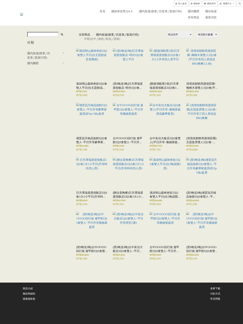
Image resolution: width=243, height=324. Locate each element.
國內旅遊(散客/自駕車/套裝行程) (160, 11)
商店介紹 (28, 288)
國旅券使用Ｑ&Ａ (122, 11)
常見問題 (215, 298)
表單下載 (215, 288)
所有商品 (193, 17)
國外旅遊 (211, 11)
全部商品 (84, 34)
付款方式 (215, 293)
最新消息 (211, 17)
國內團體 (193, 11)
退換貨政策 (29, 298)
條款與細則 (29, 293)
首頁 (102, 11)
